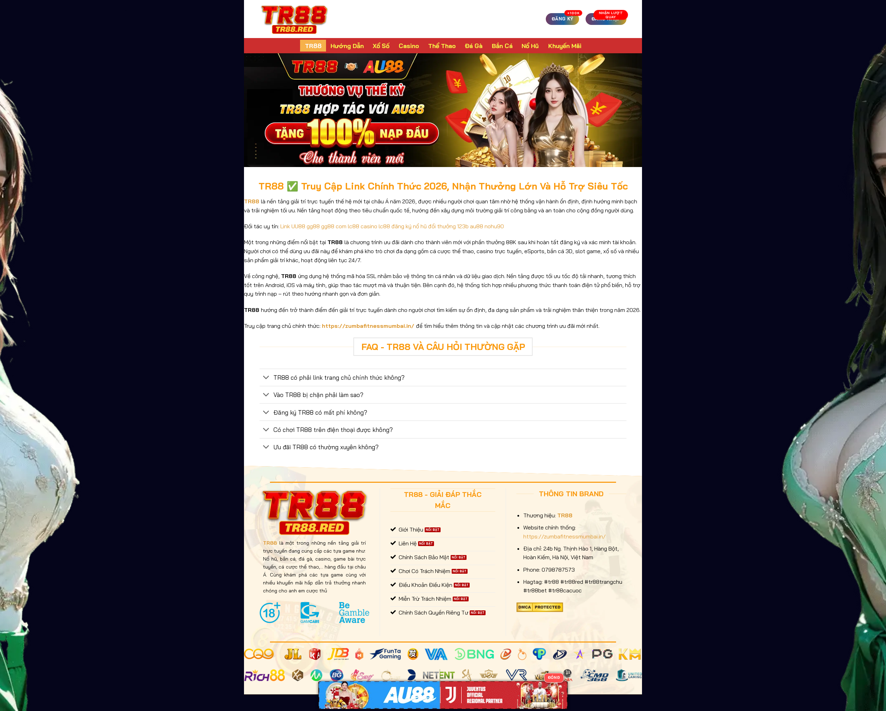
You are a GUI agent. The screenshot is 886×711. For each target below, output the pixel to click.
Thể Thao (442, 45)
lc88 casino (362, 226)
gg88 (313, 226)
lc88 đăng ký (395, 226)
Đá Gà (473, 45)
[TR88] (294, 19)
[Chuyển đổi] (266, 378)
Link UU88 (292, 226)
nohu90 (494, 226)
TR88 (313, 45)
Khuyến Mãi (564, 45)
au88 (476, 226)
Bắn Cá (502, 45)
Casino (409, 45)
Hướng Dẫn (347, 45)
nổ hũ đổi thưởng (434, 226)
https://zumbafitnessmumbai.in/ (368, 325)
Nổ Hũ (530, 45)
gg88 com (333, 226)
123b (463, 226)
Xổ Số (381, 45)
